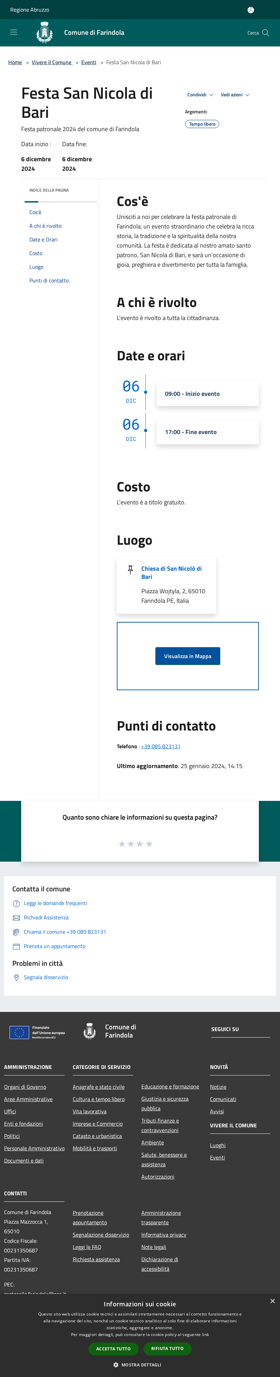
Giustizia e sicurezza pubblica (164, 1103)
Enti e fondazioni (23, 1123)
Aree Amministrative (28, 1099)
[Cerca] (266, 33)
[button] (139, 1365)
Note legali (153, 1247)
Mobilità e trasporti (95, 1148)
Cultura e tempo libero (99, 1099)
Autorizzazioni (157, 1176)
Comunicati (223, 1099)
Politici (12, 1136)
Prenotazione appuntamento (90, 1217)
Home (15, 62)
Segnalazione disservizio (101, 1234)
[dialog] (140, 1335)
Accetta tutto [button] (113, 1349)
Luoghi (218, 1145)
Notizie (218, 1087)
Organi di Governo (25, 1087)
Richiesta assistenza (96, 1259)
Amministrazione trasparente (161, 1217)
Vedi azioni (232, 94)
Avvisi (217, 1111)
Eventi (88, 62)
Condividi (197, 94)
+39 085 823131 (161, 746)
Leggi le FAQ (87, 1247)
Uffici (10, 1111)
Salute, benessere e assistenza (164, 1159)
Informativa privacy (163, 1234)
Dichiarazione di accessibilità (159, 1264)
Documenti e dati (24, 1160)
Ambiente (152, 1142)
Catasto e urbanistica (97, 1136)
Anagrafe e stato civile (99, 1087)
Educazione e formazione (170, 1086)
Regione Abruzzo (29, 9)
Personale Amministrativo (34, 1148)
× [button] (272, 1301)
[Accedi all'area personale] (250, 10)
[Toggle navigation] (14, 32)
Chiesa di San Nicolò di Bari (171, 572)
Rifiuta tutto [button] (167, 1348)
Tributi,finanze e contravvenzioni (160, 1125)
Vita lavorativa (90, 1111)
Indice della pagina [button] (49, 190)
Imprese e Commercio (98, 1123)
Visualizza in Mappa (187, 656)
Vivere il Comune (52, 62)
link (205, 1334)
